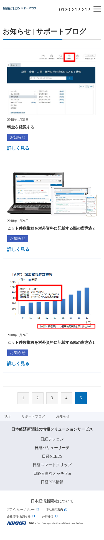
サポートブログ (33, 416)
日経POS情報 (52, 482)
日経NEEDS (52, 456)
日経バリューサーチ (52, 448)
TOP (7, 416)
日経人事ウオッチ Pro (52, 473)
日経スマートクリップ (52, 465)
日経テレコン (52, 439)
